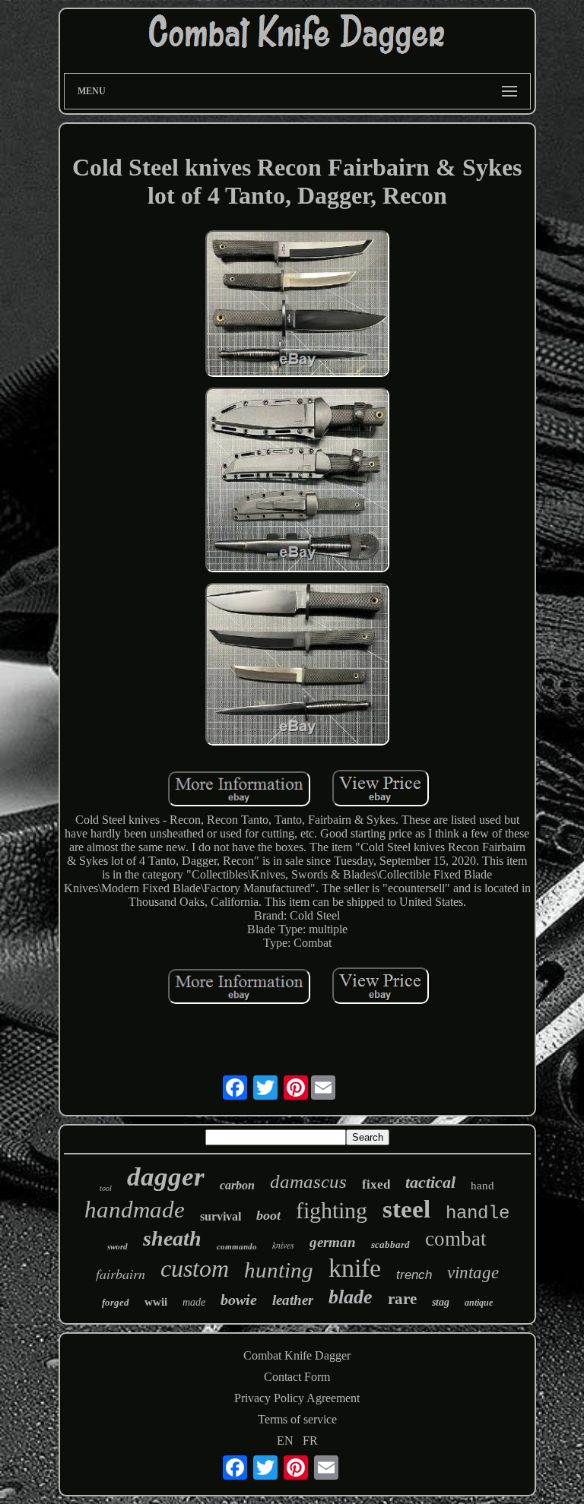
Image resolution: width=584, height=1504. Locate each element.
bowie (239, 1299)
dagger (166, 1177)
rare (402, 1299)
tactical (430, 1182)
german (332, 1242)
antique (479, 1302)
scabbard (390, 1244)
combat (456, 1238)
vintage (473, 1272)
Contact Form (297, 1376)
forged (115, 1302)
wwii (155, 1302)
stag (440, 1302)
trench (414, 1275)
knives (283, 1245)
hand (482, 1185)
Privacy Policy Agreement (297, 1398)
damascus (308, 1181)
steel (406, 1209)
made (193, 1302)
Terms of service (297, 1419)
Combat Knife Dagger (297, 1355)
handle (477, 1213)
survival (220, 1216)
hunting (278, 1270)
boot (268, 1215)
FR (310, 1440)
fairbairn (120, 1274)
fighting (331, 1210)
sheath (172, 1238)
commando (237, 1246)
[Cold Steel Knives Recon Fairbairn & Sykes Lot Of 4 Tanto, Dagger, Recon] (297, 305)
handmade (134, 1209)
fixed (376, 1184)
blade (350, 1297)
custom (194, 1268)
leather (292, 1300)
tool (106, 1188)
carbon (237, 1185)
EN (285, 1440)
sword (117, 1246)
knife (354, 1268)
